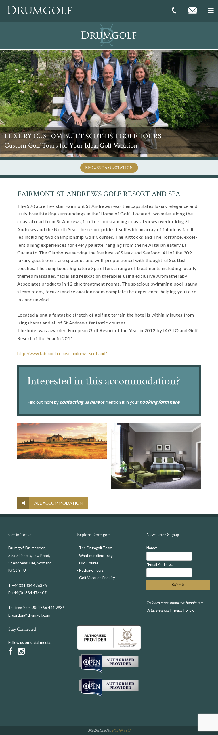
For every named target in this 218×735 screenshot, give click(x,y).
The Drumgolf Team (95, 548)
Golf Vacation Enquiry (97, 577)
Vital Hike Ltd (121, 730)
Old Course (88, 563)
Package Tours (91, 570)
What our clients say (96, 555)
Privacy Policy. (182, 610)
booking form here (159, 402)
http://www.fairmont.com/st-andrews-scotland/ (62, 353)
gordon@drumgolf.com (31, 615)
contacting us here (80, 402)
